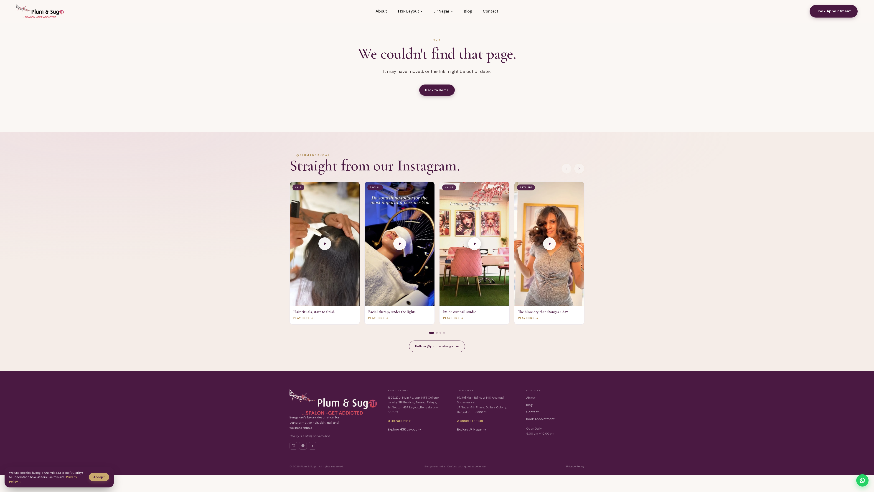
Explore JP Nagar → (471, 429)
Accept (99, 477)
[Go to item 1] (431, 333)
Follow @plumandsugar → (437, 346)
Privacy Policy (575, 466)
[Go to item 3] (440, 333)
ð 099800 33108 (470, 421)
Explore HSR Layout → (404, 429)
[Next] (579, 168)
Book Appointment (833, 11)
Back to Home (437, 90)
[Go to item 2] (437, 333)
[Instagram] (293, 446)
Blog (468, 11)
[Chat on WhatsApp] (862, 480)
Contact (490, 11)
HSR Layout (408, 11)
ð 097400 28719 (401, 421)
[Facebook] (312, 446)
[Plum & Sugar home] (40, 11)
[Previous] (566, 168)
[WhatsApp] (303, 446)
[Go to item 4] (444, 333)
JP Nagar (441, 11)
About (381, 11)
